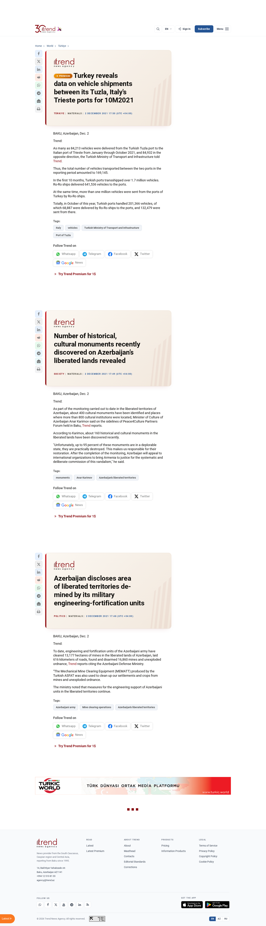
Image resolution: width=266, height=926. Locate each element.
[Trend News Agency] (47, 843)
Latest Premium (95, 851)
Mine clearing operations (96, 707)
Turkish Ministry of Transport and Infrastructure (111, 227)
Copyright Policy (208, 856)
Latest (90, 845)
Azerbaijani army (65, 707)
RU (225, 919)
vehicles (72, 227)
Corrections (130, 867)
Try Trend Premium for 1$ (77, 274)
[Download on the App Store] (192, 904)
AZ (219, 919)
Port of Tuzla (63, 235)
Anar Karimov (84, 477)
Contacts (129, 856)
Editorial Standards (134, 861)
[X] (56, 904)
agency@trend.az (45, 880)
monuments (63, 477)
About (127, 845)
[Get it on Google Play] (217, 904)
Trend (57, 161)
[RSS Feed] (88, 904)
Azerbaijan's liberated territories (117, 477)
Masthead (129, 851)
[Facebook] (48, 904)
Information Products (173, 851)
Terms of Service (208, 845)
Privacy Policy (207, 851)
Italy (58, 227)
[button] (38, 53)
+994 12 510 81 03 (46, 876)
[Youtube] (64, 904)
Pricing (165, 845)
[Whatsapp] (40, 904)
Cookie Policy (206, 861)
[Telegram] (72, 904)
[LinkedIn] (80, 904)
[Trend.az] (48, 29)
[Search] (158, 29)
